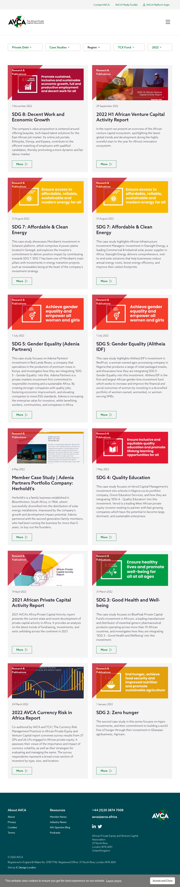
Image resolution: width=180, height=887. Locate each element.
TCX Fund (125, 47)
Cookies (12, 827)
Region (93, 47)
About (11, 816)
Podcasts (55, 832)
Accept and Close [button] (163, 880)
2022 (155, 47)
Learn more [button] (113, 880)
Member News (58, 816)
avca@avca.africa (104, 817)
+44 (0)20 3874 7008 (107, 810)
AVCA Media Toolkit (126, 4)
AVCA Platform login (157, 4)
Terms (11, 832)
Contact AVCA (102, 4)
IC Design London (26, 867)
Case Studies (58, 47)
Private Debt (20, 47)
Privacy (12, 822)
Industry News (58, 822)
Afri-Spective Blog (60, 827)
